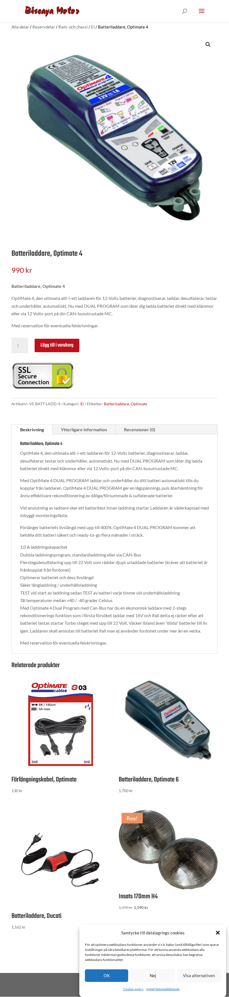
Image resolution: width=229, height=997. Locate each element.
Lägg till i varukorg (56, 345)
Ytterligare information (84, 429)
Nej (153, 975)
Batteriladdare (116, 403)
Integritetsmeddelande (163, 989)
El (93, 26)
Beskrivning (32, 429)
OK (107, 975)
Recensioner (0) (139, 429)
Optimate (139, 403)
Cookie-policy (133, 989)
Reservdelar (43, 26)
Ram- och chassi (73, 26)
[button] (218, 933)
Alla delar (20, 26)
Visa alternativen (199, 975)
